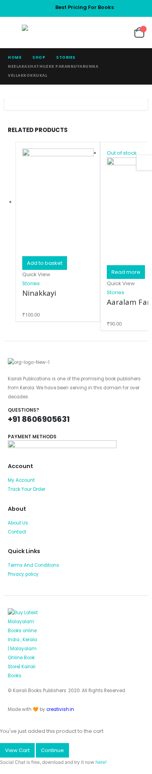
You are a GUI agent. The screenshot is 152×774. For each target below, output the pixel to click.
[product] (58, 202)
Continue (52, 750)
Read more (125, 272)
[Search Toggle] (97, 32)
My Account (21, 480)
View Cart (17, 750)
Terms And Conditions (33, 565)
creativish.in (60, 709)
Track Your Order (26, 489)
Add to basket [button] (44, 263)
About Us (18, 523)
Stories (31, 283)
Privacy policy (23, 574)
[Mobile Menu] (15, 32)
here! (100, 762)
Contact (17, 532)
